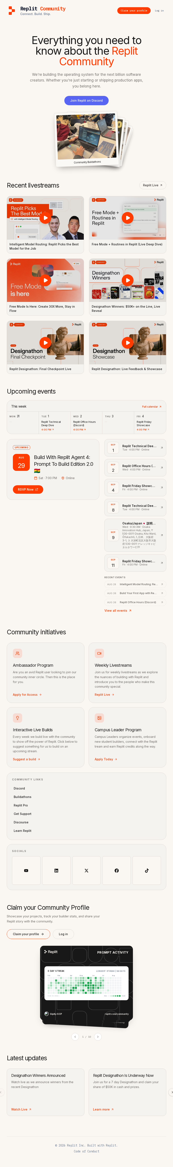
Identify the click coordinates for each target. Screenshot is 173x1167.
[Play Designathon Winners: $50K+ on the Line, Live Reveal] (127, 280)
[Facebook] (116, 870)
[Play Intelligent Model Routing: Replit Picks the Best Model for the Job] (45, 218)
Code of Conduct (86, 1151)
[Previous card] (75, 1037)
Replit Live (150, 185)
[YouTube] (26, 870)
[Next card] (98, 1037)
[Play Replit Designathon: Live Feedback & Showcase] (127, 342)
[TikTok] (146, 870)
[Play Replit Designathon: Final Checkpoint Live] (45, 342)
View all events (115, 610)
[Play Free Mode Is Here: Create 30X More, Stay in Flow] (45, 280)
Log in (63, 934)
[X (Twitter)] (86, 870)
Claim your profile (26, 934)
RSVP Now (26, 489)
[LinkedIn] (56, 870)
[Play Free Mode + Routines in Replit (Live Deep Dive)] (127, 218)
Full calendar (150, 406)
